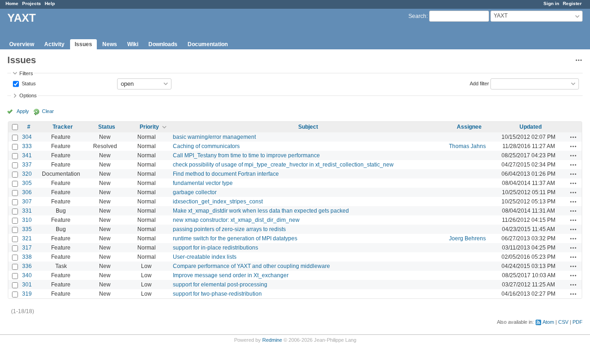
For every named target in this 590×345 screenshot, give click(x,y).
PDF (577, 322)
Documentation (208, 44)
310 (27, 220)
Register (572, 3)
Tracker (63, 127)
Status (28, 83)
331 (27, 211)
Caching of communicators (206, 146)
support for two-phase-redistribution (217, 294)
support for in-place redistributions (215, 247)
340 (27, 275)
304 (27, 137)
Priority (149, 127)
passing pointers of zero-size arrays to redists (229, 229)
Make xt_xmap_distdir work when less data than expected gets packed (261, 211)
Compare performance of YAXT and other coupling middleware (251, 266)
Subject (308, 127)
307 (27, 201)
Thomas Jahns (467, 146)
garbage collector (195, 192)
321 (27, 238)
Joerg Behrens (467, 238)
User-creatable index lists (204, 257)
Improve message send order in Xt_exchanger (231, 275)
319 (27, 294)
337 (27, 164)
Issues (83, 44)
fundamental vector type (203, 183)
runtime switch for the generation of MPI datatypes (235, 238)
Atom (548, 322)
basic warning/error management (214, 137)
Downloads (162, 44)
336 (27, 266)
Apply (23, 111)
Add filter (479, 83)
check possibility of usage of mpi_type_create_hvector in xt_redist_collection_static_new (283, 164)
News (109, 44)
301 (27, 284)
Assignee (469, 127)
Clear (48, 111)
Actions (573, 137)
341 (27, 155)
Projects (31, 3)
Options (28, 95)
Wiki (132, 44)
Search (417, 16)
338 (27, 257)
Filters (26, 73)
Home (12, 3)
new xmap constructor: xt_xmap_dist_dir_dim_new (236, 220)
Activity (54, 44)
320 (27, 174)
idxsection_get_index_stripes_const (218, 201)
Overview (21, 44)
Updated (530, 127)
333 (27, 146)
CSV (563, 322)
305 (27, 183)
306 (27, 192)
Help (50, 3)
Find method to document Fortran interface (226, 174)
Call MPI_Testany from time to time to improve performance (246, 155)
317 (27, 247)
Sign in (551, 3)
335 (27, 229)
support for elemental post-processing (220, 284)
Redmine (272, 340)
